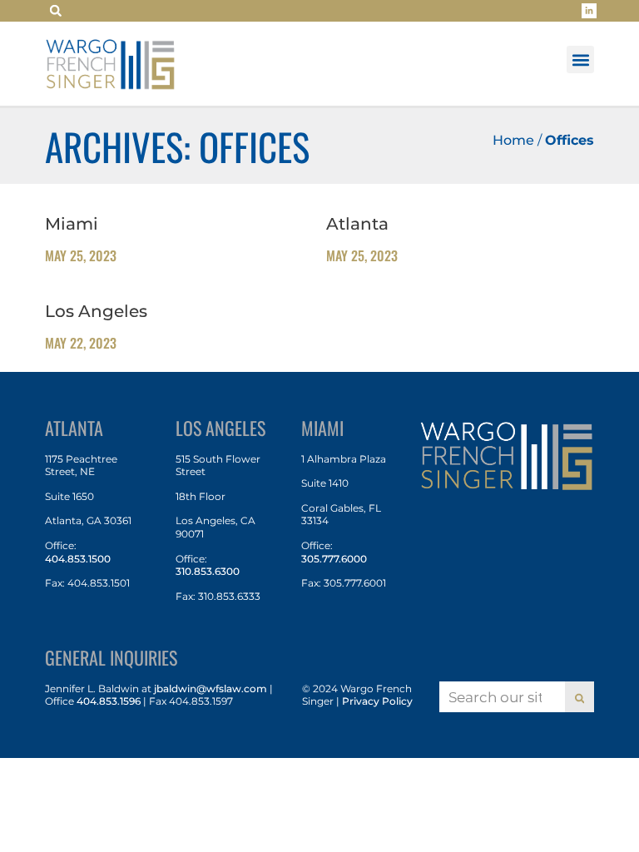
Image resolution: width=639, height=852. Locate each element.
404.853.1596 (109, 701)
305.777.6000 (334, 558)
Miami (71, 224)
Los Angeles (96, 311)
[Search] (580, 696)
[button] (56, 11)
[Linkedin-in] (589, 10)
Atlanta (357, 224)
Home (513, 140)
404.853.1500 (78, 558)
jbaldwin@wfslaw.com (210, 688)
